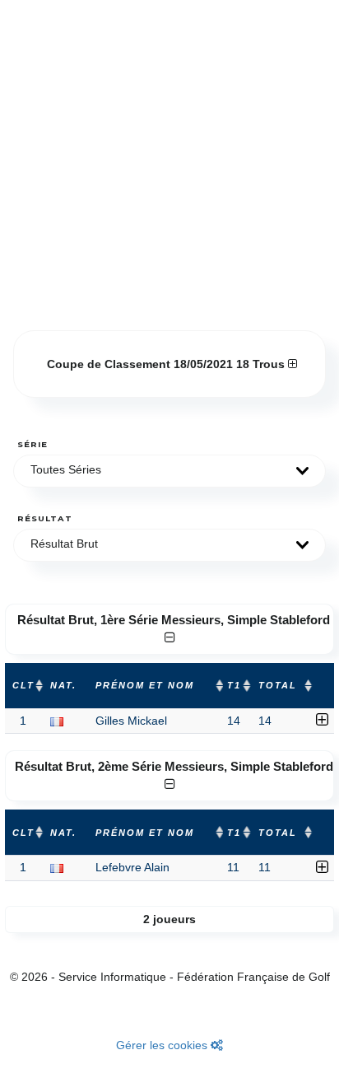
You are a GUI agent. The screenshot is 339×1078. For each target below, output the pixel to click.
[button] (169, 471)
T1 (234, 685)
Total (277, 685)
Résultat (44, 518)
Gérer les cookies (163, 1045)
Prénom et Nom (144, 685)
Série (32, 444)
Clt (23, 685)
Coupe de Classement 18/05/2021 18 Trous (167, 364)
